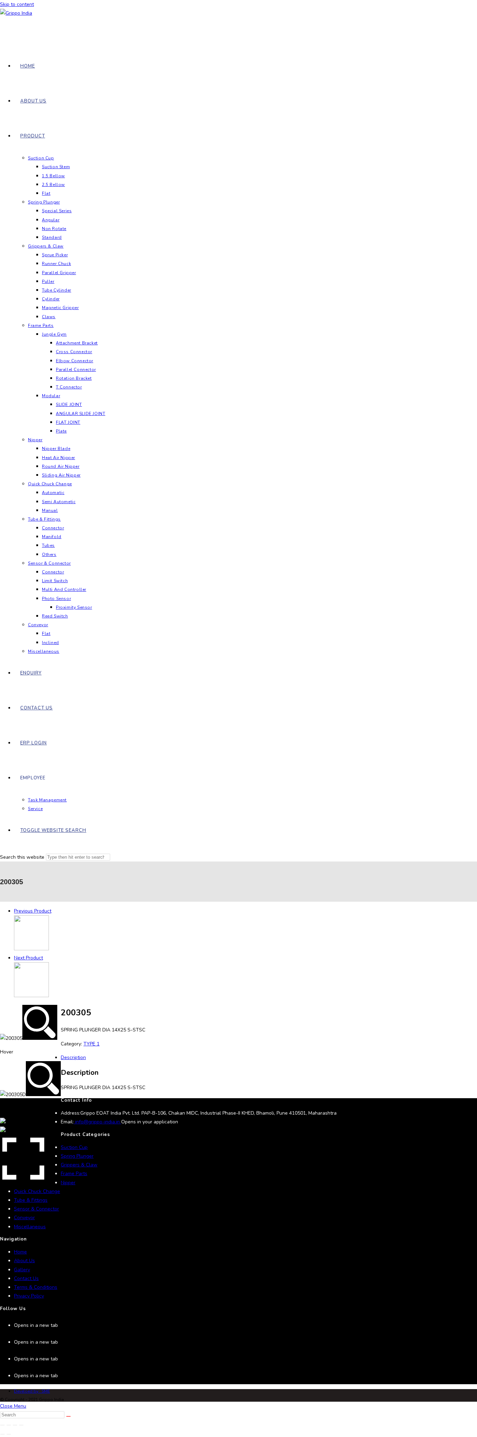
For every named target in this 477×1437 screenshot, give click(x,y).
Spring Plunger (77, 1156)
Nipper (68, 1182)
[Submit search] (68, 1416)
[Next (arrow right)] (8, 1434)
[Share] (15, 1425)
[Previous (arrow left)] (2, 1434)
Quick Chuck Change (37, 1191)
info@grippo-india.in (97, 1121)
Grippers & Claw (79, 1164)
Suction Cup (74, 1147)
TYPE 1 (91, 1044)
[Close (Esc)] (21, 1425)
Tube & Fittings (30, 1200)
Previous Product (32, 911)
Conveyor (24, 1217)
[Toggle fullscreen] (8, 1425)
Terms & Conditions (35, 1287)
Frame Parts (74, 1173)
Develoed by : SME (32, 1391)
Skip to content (17, 4)
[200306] (31, 995)
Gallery (22, 1269)
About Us (24, 1260)
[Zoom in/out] (2, 1425)
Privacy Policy (29, 1296)
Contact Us (26, 1278)
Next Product (28, 958)
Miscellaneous (30, 1226)
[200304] (31, 948)
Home (20, 1252)
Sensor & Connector (36, 1209)
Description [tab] (73, 1057)
